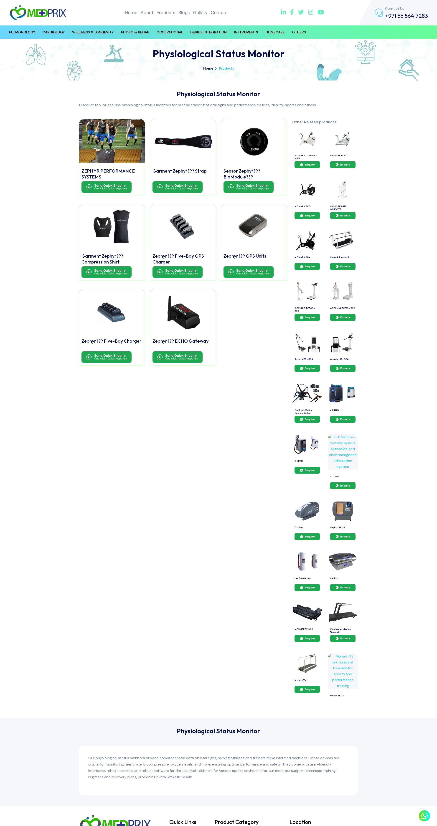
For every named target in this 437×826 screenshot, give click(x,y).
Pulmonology (22, 32)
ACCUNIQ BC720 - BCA (342, 308)
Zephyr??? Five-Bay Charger (111, 341)
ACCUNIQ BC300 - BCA (305, 310)
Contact (219, 12)
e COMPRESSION (304, 629)
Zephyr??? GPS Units (245, 256)
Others (299, 32)
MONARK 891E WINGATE (338, 208)
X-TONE (334, 476)
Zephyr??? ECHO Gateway (180, 341)
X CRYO (299, 460)
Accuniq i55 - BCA (339, 359)
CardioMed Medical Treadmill (340, 631)
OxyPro (298, 527)
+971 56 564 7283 (406, 15)
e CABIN (334, 410)
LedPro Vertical (303, 578)
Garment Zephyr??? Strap (179, 171)
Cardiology (54, 32)
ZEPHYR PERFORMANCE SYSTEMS (108, 174)
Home (131, 12)
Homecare (275, 32)
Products (166, 12)
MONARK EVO (302, 206)
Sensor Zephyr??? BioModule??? (242, 174)
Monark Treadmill (339, 257)
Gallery (200, 12)
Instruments (246, 32)
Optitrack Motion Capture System (303, 411)
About (147, 12)
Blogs (184, 12)
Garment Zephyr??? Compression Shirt (102, 259)
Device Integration (208, 32)
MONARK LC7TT (339, 155)
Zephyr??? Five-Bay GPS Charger (178, 259)
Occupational (170, 32)
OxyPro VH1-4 (337, 527)
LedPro (334, 578)
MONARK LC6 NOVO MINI (306, 157)
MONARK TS (337, 695)
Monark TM (301, 680)
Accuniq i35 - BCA (304, 359)
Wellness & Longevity (93, 32)
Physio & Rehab (135, 32)
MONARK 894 (302, 257)
